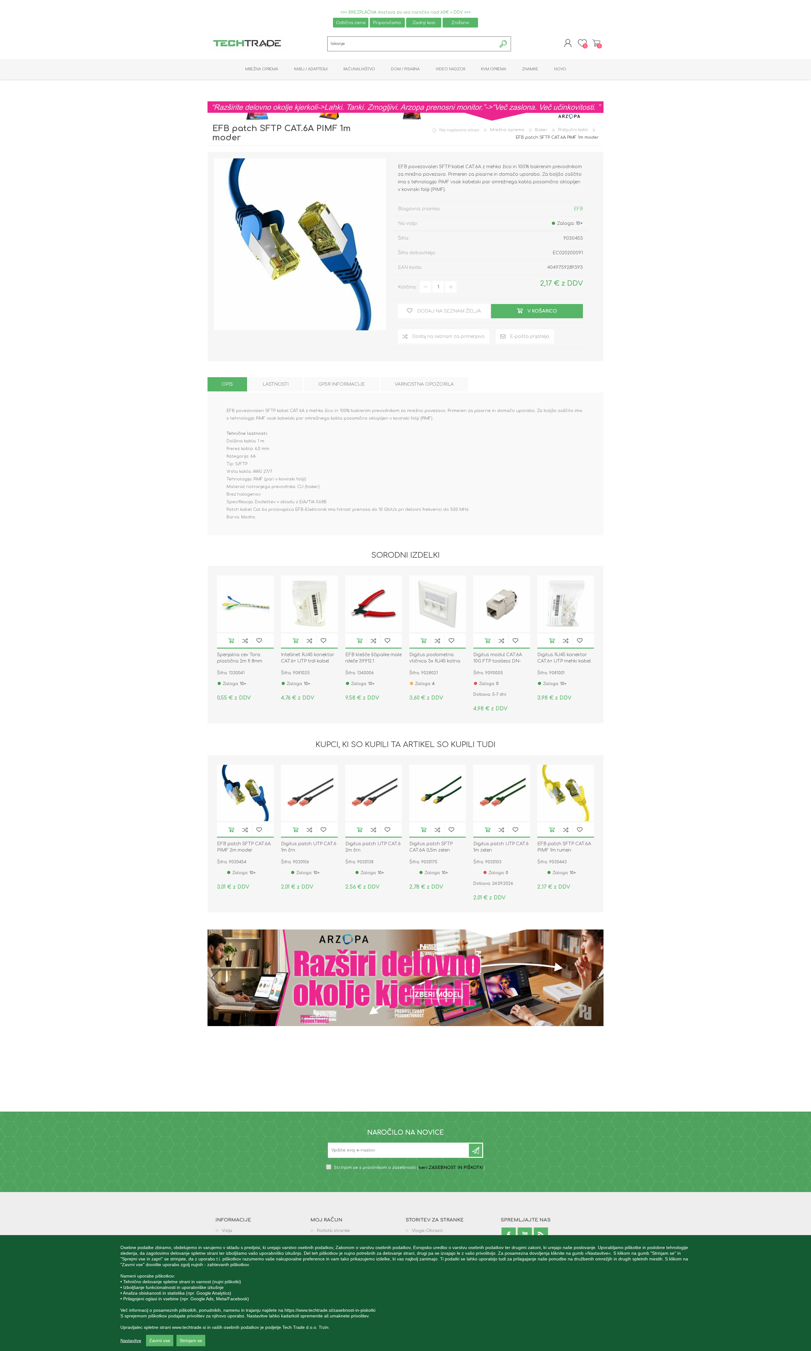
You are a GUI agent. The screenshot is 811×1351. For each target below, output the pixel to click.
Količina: (407, 287)
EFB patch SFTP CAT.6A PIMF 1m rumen (564, 847)
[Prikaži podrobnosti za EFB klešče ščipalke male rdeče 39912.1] (373, 603)
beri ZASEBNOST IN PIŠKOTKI (450, 1168)
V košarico (231, 640)
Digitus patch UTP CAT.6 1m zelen (501, 847)
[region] (405, 1293)
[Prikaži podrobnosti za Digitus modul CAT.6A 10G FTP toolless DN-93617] (501, 603)
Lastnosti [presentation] (276, 384)
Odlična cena (351, 22)
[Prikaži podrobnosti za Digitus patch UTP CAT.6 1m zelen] (501, 793)
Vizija (227, 1231)
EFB (578, 208)
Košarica (596, 43)
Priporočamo (387, 22)
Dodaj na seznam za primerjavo (245, 640)
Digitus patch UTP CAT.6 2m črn (373, 847)
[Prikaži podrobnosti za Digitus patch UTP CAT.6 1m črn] (309, 793)
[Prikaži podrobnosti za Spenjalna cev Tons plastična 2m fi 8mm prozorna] (245, 603)
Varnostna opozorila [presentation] (424, 384)
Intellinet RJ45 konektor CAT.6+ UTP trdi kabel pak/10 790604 (307, 661)
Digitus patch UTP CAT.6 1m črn (308, 847)
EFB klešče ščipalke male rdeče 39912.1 (373, 657)
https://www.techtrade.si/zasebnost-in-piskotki (329, 1310)
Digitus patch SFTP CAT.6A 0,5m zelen (431, 847)
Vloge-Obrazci (427, 1231)
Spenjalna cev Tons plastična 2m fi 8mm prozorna (239, 661)
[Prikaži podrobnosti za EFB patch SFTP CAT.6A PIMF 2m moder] (245, 793)
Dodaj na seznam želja (259, 640)
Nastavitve (130, 1340)
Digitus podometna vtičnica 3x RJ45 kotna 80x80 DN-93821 (434, 661)
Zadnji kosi (423, 22)
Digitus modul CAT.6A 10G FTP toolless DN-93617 (497, 661)
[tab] (227, 384)
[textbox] (412, 44)
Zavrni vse (159, 1340)
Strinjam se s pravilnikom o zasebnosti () (409, 1168)
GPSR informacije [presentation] (341, 384)
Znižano (460, 22)
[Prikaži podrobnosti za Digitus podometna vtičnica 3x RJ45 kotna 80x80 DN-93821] (437, 603)
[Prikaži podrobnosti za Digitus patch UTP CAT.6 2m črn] (373, 793)
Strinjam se (191, 1340)
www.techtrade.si (189, 1327)
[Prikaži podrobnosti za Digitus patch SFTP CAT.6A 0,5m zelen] (437, 793)
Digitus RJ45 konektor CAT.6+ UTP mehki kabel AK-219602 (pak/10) (564, 661)
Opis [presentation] (227, 384)
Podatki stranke (333, 1231)
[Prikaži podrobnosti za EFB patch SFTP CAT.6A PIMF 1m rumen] (565, 793)
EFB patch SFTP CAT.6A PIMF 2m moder (244, 847)
